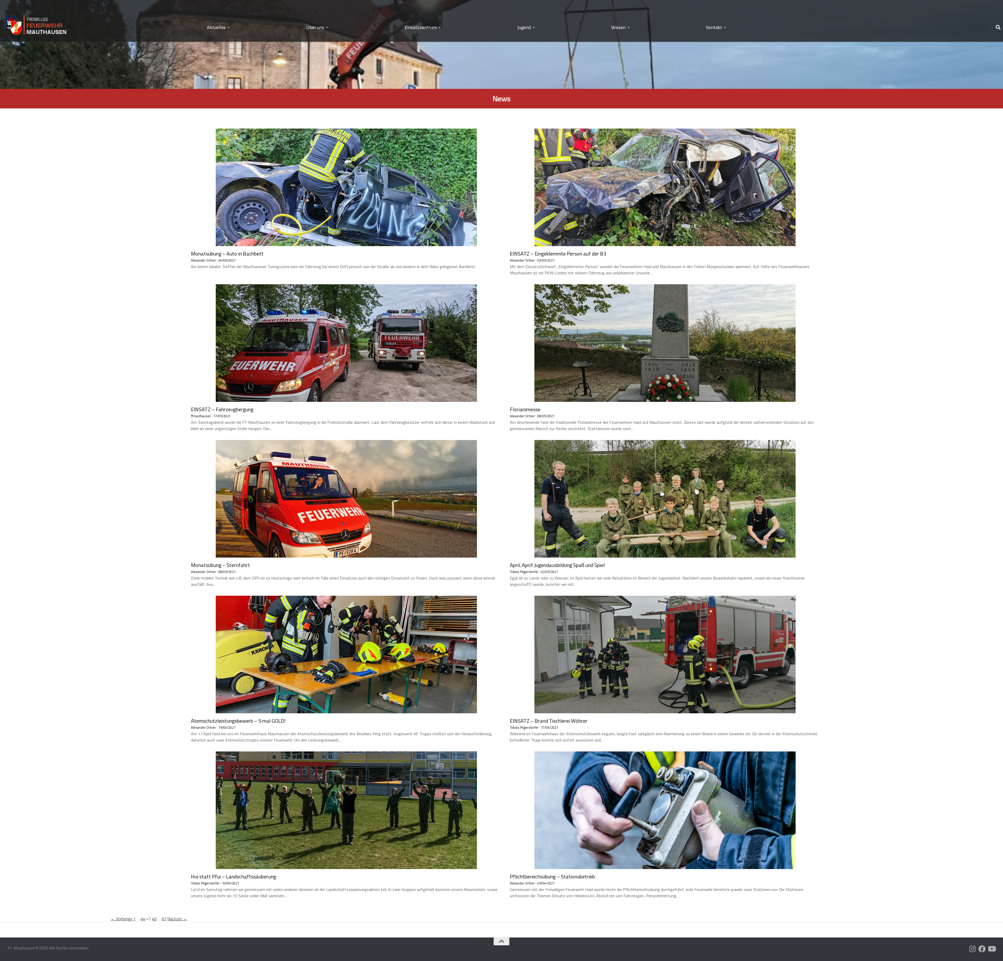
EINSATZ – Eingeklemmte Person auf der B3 (558, 254)
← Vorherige (121, 919)
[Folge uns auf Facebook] (982, 949)
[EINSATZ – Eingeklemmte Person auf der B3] (665, 243)
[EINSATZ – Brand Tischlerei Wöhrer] (665, 710)
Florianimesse (525, 409)
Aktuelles (216, 27)
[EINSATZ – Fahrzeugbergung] (346, 399)
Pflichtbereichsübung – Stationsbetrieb (552, 876)
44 (143, 919)
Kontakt (714, 27)
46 (154, 919)
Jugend (524, 27)
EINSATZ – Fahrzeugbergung (222, 409)
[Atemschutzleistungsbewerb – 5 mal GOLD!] (346, 710)
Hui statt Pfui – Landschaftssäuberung (233, 876)
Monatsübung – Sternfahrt (220, 565)
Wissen (618, 27)
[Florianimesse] (665, 399)
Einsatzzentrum (421, 27)
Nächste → (177, 919)
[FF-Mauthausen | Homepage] (36, 23)
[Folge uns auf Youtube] (991, 949)
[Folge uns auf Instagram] (972, 949)
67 (164, 919)
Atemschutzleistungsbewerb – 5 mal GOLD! (238, 721)
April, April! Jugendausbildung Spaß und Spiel (557, 565)
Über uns (315, 27)
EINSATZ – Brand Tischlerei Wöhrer (548, 721)
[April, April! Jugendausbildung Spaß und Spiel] (665, 554)
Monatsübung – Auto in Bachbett (227, 254)
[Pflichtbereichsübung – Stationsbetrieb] (665, 866)
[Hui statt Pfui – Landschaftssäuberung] (346, 866)
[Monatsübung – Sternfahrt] (346, 554)
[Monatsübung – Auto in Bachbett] (346, 243)
